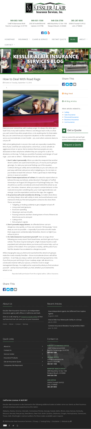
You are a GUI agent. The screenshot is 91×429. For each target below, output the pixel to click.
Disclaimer (56, 421)
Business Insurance (71, 120)
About (82, 39)
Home (5, 324)
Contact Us (7, 350)
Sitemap (25, 324)
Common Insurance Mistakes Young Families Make (66, 327)
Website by (67, 421)
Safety (66, 112)
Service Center (9, 354)
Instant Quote (59, 39)
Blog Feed (68, 93)
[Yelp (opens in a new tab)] (48, 33)
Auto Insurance (69, 115)
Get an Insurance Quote (12, 362)
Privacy (35, 421)
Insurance (23, 39)
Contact (9, 44)
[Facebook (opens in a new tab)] (42, 33)
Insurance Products (11, 358)
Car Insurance (69, 122)
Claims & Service (40, 39)
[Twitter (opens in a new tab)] (45, 33)
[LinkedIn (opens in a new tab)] (11, 289)
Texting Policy (45, 421)
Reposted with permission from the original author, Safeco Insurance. (35, 274)
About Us (7, 346)
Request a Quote (72, 144)
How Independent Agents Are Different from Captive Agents (67, 313)
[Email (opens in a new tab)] (15, 289)
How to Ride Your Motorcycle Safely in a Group (65, 321)
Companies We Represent (13, 365)
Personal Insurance (71, 117)
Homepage (10, 39)
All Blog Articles (70, 101)
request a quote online (29, 317)
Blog (73, 39)
